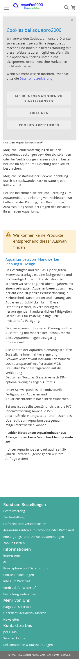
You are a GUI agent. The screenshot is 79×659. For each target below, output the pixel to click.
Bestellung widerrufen (19, 594)
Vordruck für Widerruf (19, 588)
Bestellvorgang (14, 511)
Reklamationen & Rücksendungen (28, 645)
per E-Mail (10, 632)
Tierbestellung (14, 517)
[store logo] (30, 6)
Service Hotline (14, 638)
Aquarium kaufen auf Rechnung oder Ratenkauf (38, 530)
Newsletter (11, 619)
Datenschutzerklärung (36, 78)
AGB (6, 562)
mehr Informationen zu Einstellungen (39, 98)
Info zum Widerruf (16, 581)
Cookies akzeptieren (39, 125)
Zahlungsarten (14, 543)
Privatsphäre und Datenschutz (25, 568)
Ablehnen (38, 113)
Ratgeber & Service (17, 607)
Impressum (11, 555)
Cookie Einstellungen (18, 575)
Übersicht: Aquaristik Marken (24, 613)
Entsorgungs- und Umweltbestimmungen (33, 537)
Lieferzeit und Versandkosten (24, 524)
